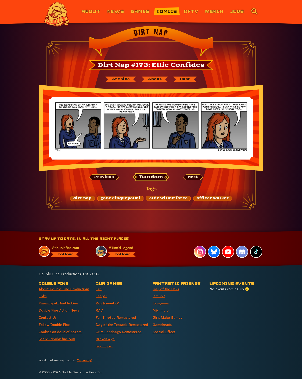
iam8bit (159, 296)
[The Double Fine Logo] (57, 14)
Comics (167, 11)
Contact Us (47, 317)
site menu (147, 232)
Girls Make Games (167, 317)
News (115, 11)
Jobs (237, 11)
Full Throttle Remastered (116, 317)
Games (140, 11)
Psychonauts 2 (107, 303)
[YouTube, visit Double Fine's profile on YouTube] (228, 252)
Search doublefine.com (57, 339)
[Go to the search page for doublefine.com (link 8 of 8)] (254, 11)
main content (169, 232)
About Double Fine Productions (64, 289)
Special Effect (164, 332)
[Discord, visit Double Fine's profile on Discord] (242, 252)
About (91, 11)
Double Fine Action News (59, 310)
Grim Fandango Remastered (118, 332)
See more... (104, 346)
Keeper (101, 296)
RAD (99, 310)
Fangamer (161, 303)
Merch (214, 11)
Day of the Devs (166, 289)
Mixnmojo (161, 310)
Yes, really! (84, 360)
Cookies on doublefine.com (60, 332)
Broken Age (105, 339)
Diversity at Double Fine (58, 303)
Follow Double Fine (54, 325)
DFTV (191, 11)
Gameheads (162, 325)
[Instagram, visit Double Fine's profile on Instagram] (200, 252)
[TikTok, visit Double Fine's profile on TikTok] (256, 252)
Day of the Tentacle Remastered (122, 325)
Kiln (99, 289)
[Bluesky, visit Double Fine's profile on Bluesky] (214, 252)
